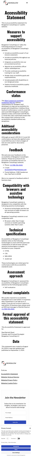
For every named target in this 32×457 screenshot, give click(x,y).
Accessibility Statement (9, 374)
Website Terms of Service (10, 377)
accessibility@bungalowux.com (15, 169)
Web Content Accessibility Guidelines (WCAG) (12, 101)
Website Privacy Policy (9, 380)
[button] (27, 3)
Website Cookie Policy (9, 383)
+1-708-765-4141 (16, 165)
